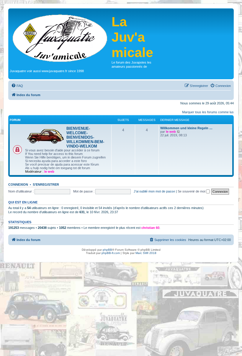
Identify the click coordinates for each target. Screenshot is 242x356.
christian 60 (150, 227)
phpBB (107, 249)
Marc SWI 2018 (145, 253)
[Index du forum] (61, 37)
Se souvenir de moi (192, 191)
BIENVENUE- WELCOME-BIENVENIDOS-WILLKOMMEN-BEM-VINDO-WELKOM (85, 137)
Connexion (18, 184)
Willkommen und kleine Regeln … (186, 128)
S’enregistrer (46, 184)
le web (49, 171)
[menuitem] (17, 85)
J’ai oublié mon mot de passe (154, 191)
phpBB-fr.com (111, 253)
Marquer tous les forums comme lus (208, 112)
